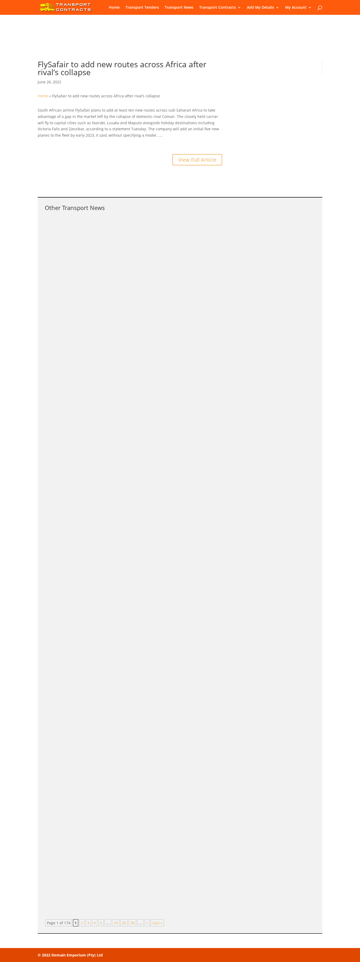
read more (59, 269)
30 (132, 922)
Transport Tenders (142, 8)
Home (114, 8)
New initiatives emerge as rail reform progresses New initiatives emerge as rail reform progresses (158, 460)
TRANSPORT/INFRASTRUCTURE (128, 309)
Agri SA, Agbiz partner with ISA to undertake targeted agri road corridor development (143, 800)
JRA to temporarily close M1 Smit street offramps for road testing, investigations (138, 733)
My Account (296, 8)
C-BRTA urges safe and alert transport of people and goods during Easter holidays (140, 229)
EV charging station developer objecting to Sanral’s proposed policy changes (134, 368)
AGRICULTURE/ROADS (119, 808)
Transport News (179, 8)
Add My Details (260, 8)
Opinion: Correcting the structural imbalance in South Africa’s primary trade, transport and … (152, 600)
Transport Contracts (217, 8)
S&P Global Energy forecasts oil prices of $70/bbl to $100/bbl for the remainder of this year (151, 521)
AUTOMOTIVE (113, 376)
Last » (157, 922)
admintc (62, 236)
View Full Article (197, 159)
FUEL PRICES (112, 528)
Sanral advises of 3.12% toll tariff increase (96, 867)
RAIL (105, 468)
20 (124, 922)
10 (116, 922)
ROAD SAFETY (113, 236)
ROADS (107, 674)
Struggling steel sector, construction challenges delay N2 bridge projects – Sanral (139, 302)
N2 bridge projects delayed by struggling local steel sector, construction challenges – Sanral (151, 667)
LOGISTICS (110, 608)
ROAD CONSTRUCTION (119, 741)
